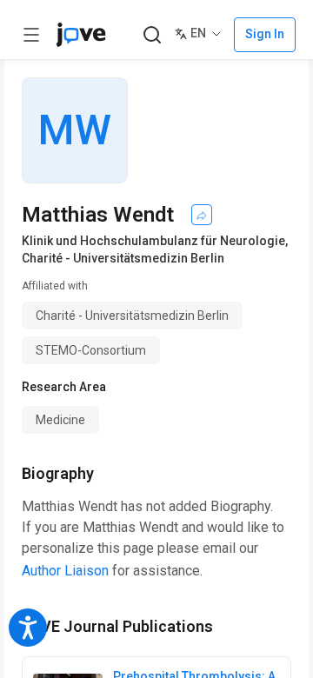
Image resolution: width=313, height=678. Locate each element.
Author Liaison (65, 570)
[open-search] (151, 35)
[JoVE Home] (81, 35)
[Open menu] (31, 35)
